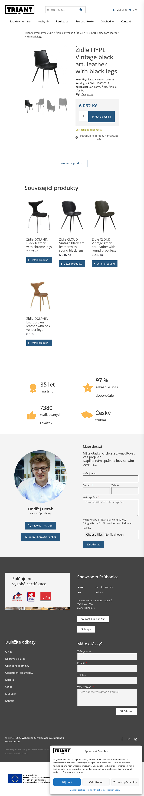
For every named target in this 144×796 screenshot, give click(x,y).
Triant (28, 33)
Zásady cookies (77, 789)
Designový (87, 94)
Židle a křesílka (64, 33)
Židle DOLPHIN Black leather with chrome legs (39, 243)
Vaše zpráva (90, 497)
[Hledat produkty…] (65, 9)
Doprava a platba (15, 659)
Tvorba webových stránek (49, 738)
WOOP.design (12, 741)
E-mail (87, 485)
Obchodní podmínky (17, 666)
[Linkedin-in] (129, 739)
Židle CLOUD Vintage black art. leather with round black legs (72, 244)
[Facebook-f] (122, 739)
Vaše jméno (89, 473)
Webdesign (28, 738)
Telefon (116, 485)
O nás (8, 652)
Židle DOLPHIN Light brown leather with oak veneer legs (38, 324)
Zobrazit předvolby (125, 782)
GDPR (8, 687)
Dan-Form (94, 86)
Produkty (39, 33)
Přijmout (67, 782)
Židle (50, 33)
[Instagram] (136, 739)
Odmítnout (96, 782)
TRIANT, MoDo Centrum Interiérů (94, 600)
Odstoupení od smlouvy (19, 673)
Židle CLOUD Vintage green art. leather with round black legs (104, 244)
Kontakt (9, 701)
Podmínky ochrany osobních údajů (103, 789)
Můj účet (10, 694)
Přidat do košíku (101, 116)
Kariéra (9, 680)
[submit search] (80, 10)
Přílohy (87, 528)
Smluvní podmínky (21, 753)
